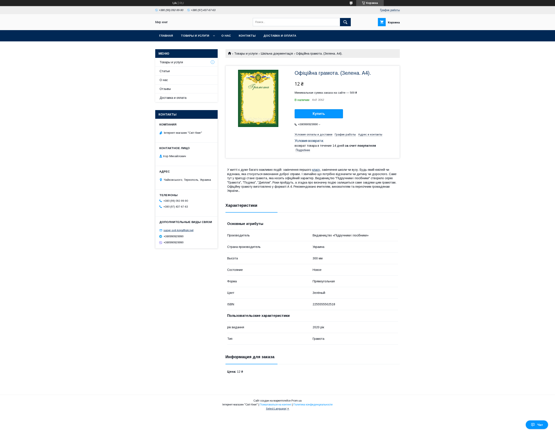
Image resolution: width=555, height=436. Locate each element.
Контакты (247, 35)
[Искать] (345, 22)
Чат (540, 424)
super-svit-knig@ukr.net (178, 230)
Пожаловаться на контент (275, 404)
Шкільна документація (277, 53)
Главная (166, 35)
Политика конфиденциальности (313, 404)
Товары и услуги (195, 35)
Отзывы (165, 89)
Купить (319, 114)
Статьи (165, 71)
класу (316, 169)
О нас (226, 35)
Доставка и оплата (279, 35)
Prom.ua (296, 400)
